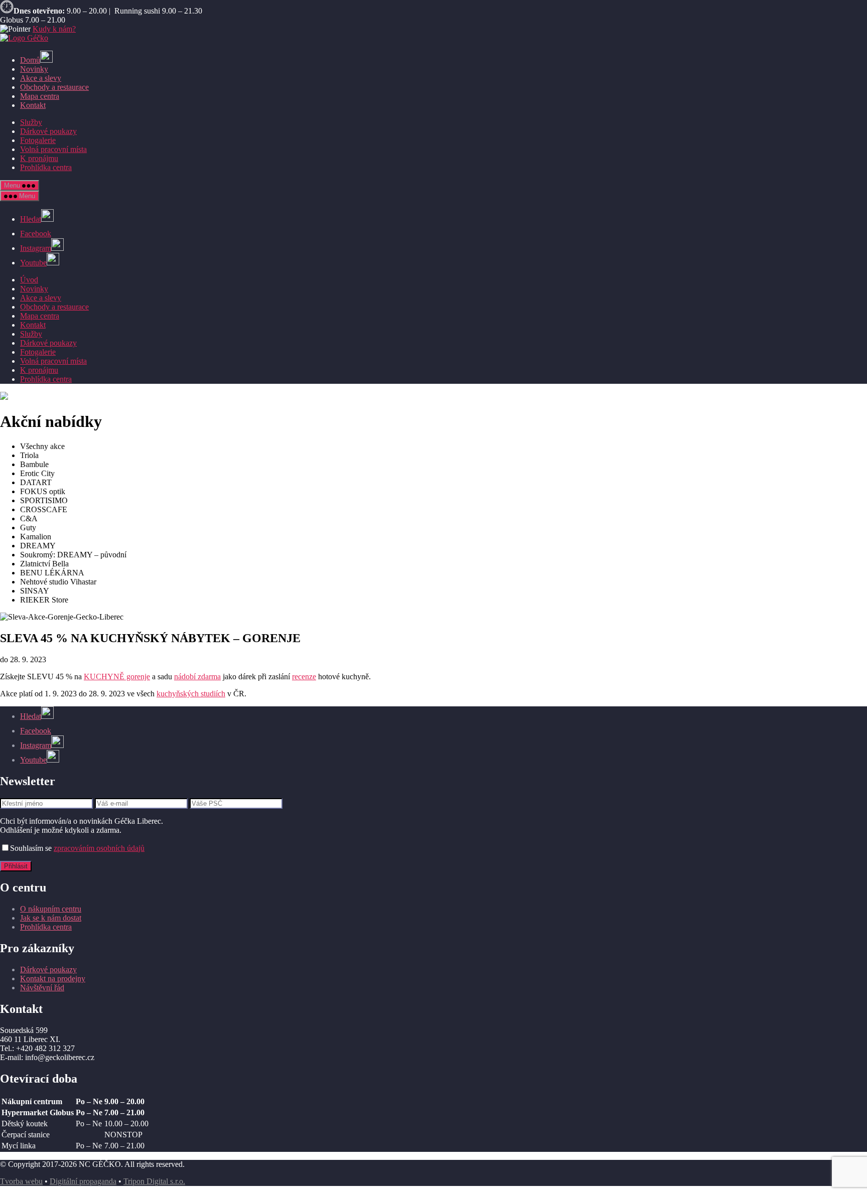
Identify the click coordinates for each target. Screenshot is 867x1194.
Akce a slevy (40, 78)
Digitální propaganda (83, 1181)
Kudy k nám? (54, 29)
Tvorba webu (21, 1181)
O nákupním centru (50, 909)
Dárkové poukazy (48, 131)
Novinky (34, 69)
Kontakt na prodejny (52, 978)
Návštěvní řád (42, 987)
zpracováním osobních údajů (99, 848)
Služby (31, 122)
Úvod (29, 279)
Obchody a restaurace (54, 87)
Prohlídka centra (46, 167)
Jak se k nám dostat (50, 918)
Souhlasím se (77, 848)
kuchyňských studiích (191, 693)
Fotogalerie (38, 140)
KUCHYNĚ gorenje (117, 676)
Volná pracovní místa (53, 149)
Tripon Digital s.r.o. (154, 1181)
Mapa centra (39, 96)
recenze (304, 676)
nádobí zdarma (197, 676)
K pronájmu (39, 158)
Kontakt (33, 105)
